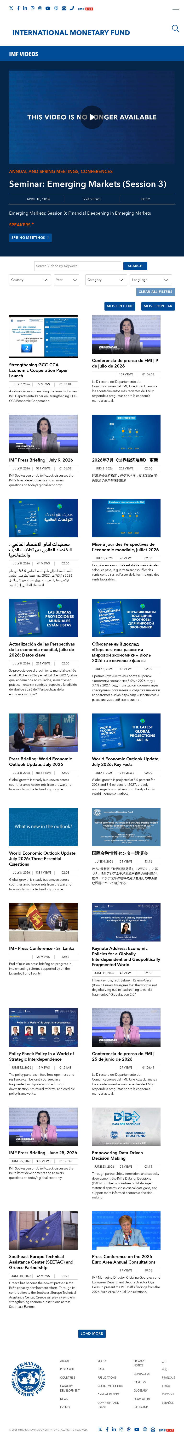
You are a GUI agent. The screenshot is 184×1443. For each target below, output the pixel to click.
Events (65, 1407)
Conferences (97, 171)
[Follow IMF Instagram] (32, 8)
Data (101, 1369)
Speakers (21, 225)
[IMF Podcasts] (145, 1429)
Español (168, 1403)
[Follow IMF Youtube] (48, 8)
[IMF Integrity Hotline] (72, 8)
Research (67, 1369)
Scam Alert (142, 1399)
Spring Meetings (28, 238)
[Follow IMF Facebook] (18, 8)
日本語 (166, 1386)
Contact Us (142, 1374)
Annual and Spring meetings (43, 171)
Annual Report (108, 1394)
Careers (140, 1382)
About (64, 1361)
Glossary (141, 1390)
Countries (67, 1378)
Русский (168, 1394)
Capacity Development (70, 1388)
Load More (92, 1334)
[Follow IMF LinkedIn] (25, 8)
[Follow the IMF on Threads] (40, 8)
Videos (102, 1361)
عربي (164, 1361)
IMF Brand (141, 1407)
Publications (107, 1378)
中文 (164, 1369)
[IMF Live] (86, 8)
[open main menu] (175, 10)
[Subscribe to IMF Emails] (64, 8)
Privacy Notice (139, 1363)
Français (168, 1378)
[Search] (175, 28)
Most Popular (158, 306)
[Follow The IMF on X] (11, 8)
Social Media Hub (110, 1386)
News (64, 1399)
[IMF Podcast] (56, 8)
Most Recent (120, 306)
